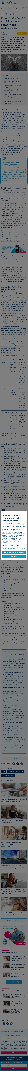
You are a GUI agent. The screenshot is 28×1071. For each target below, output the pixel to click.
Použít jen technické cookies (14, 552)
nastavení (5, 547)
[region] (14, 535)
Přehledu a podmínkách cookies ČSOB (13, 548)
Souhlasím (14, 556)
